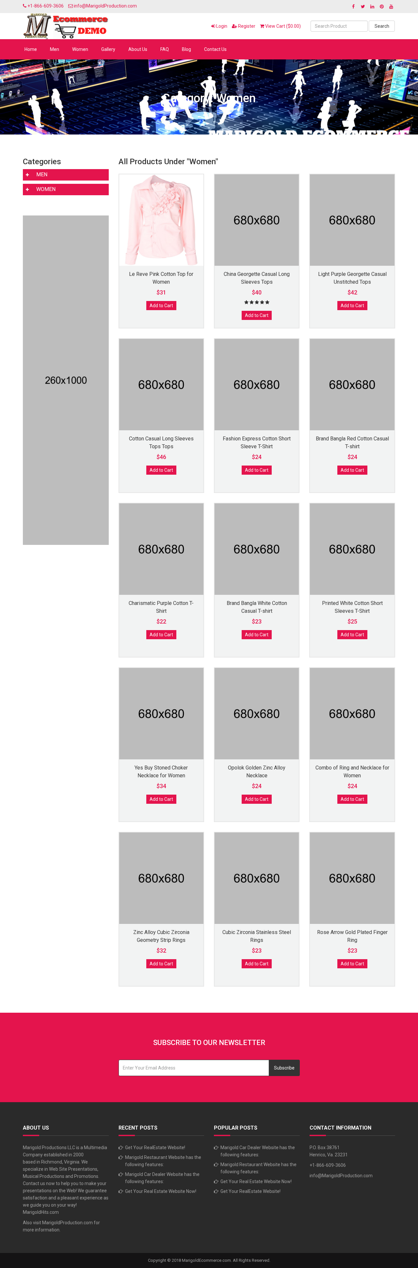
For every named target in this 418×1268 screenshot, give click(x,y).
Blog (186, 49)
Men (54, 49)
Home (30, 49)
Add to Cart (161, 305)
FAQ (164, 49)
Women (80, 49)
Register (246, 26)
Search (382, 26)
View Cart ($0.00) (282, 26)
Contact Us (215, 49)
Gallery (108, 49)
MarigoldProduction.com (67, 1222)
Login (221, 26)
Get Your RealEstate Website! (155, 1147)
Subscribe (284, 1067)
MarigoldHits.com (41, 1212)
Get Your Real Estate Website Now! (160, 1191)
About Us (137, 49)
